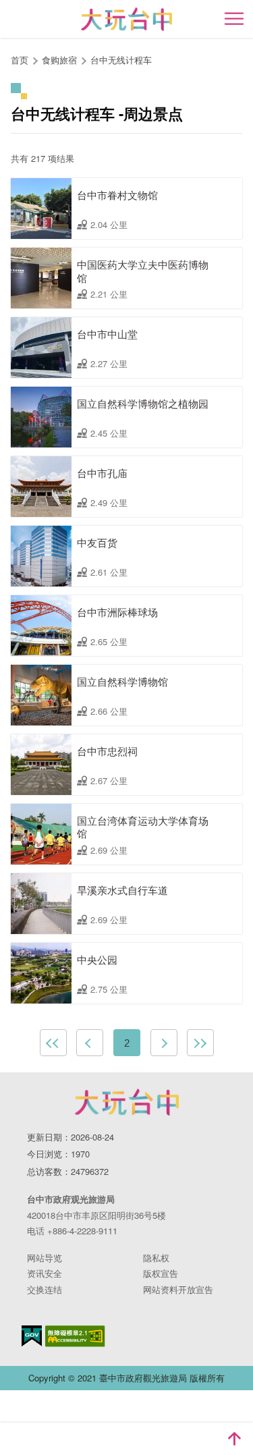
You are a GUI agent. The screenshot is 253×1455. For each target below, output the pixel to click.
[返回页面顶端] (234, 1439)
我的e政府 (32, 1335)
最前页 (53, 1042)
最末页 (200, 1042)
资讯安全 (44, 1273)
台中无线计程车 (122, 59)
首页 (19, 59)
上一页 (89, 1042)
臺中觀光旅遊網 (126, 19)
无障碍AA (75, 1336)
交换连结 (44, 1289)
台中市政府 (127, 1102)
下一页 (163, 1042)
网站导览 (44, 1257)
